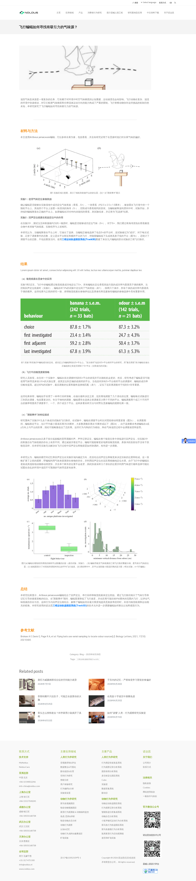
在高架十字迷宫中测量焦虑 (121, 696)
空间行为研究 (66, 775)
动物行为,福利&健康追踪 (71, 833)
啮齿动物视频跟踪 (68, 807)
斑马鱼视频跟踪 (67, 803)
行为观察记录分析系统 (112, 767)
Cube (104, 780)
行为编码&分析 (67, 788)
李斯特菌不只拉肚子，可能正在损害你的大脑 (59, 698)
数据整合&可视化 (68, 767)
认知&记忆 (65, 829)
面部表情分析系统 (110, 771)
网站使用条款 (149, 792)
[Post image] (27, 684)
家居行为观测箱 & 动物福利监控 (74, 812)
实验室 (105, 784)
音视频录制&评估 (68, 762)
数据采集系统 (108, 788)
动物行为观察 (66, 825)
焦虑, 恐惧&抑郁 (67, 816)
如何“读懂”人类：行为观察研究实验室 (126, 712)
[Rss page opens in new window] (175, 3)
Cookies (146, 787)
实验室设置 (65, 793)
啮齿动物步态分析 (68, 820)
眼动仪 (105, 793)
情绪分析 (64, 780)
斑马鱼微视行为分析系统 (113, 829)
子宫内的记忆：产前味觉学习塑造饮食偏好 (129, 679)
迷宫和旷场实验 (109, 838)
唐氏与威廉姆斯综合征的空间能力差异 (57, 679)
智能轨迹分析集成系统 (112, 812)
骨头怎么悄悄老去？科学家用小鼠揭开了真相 (59, 714)
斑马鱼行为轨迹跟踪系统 (113, 825)
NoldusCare (24, 767)
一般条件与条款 (150, 796)
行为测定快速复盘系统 (112, 762)
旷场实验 (64, 838)
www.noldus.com (26, 869)
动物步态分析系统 (110, 816)
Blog (82, 654)
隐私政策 (147, 783)
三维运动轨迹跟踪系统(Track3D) (70, 605)
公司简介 (147, 762)
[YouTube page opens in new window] (171, 3)
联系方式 (147, 767)
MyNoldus (23, 762)
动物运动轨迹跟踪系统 (112, 803)
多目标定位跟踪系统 (111, 775)
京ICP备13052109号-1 (70, 857)
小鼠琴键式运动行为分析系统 (115, 820)
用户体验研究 (66, 784)
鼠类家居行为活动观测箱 (113, 833)
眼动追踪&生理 (67, 771)
